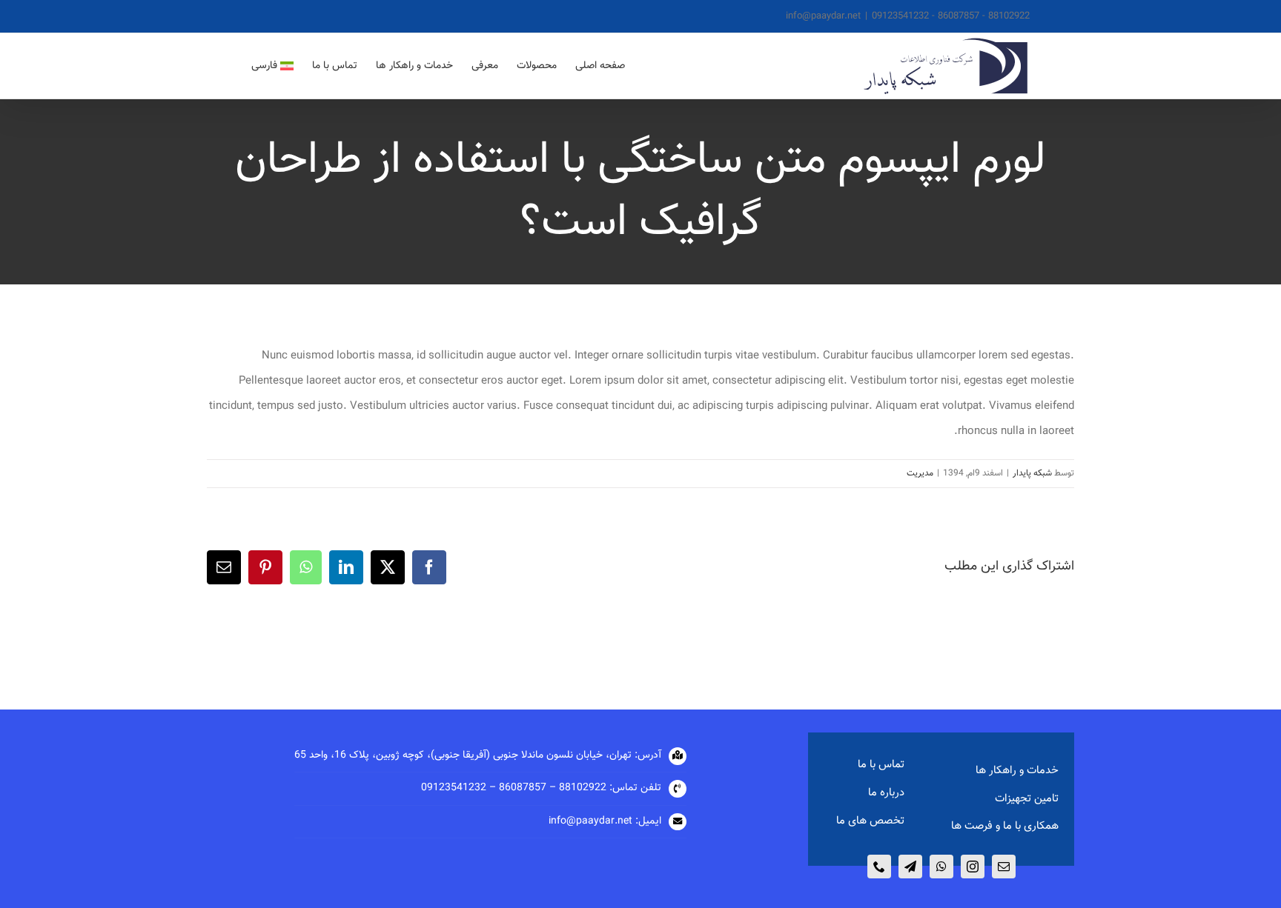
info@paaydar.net (823, 16)
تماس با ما (881, 764)
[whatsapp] (941, 866)
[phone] (879, 866)
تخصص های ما (870, 820)
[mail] (1004, 866)
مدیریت (920, 473)
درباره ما (886, 792)
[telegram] (910, 866)
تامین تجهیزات (1027, 798)
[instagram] (972, 866)
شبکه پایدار (1032, 473)
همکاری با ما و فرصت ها (1005, 826)
